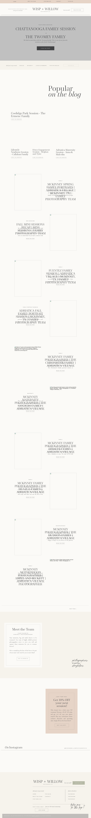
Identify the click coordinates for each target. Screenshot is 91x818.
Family (60, 267)
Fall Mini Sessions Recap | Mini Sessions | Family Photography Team (30, 228)
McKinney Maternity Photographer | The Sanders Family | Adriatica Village (30, 403)
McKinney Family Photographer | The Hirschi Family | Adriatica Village (60, 447)
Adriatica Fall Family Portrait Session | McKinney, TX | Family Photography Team (30, 316)
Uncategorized (60, 525)
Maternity (30, 393)
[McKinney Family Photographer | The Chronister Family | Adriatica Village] (28, 365)
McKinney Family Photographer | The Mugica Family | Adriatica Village (30, 487)
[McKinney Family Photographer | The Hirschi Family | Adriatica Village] (28, 451)
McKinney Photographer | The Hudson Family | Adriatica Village (60, 533)
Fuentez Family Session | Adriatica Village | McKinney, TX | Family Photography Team (60, 276)
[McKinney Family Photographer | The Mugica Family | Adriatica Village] (63, 491)
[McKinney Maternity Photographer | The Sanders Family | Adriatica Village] (63, 405)
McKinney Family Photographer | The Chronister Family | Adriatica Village (60, 361)
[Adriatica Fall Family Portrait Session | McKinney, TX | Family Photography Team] (63, 318)
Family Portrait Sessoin (30, 307)
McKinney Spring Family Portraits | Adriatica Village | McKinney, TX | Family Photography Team (60, 191)
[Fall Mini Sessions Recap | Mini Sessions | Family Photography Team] (63, 232)
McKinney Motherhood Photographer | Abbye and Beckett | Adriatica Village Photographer (30, 576)
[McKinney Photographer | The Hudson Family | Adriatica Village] (28, 537)
